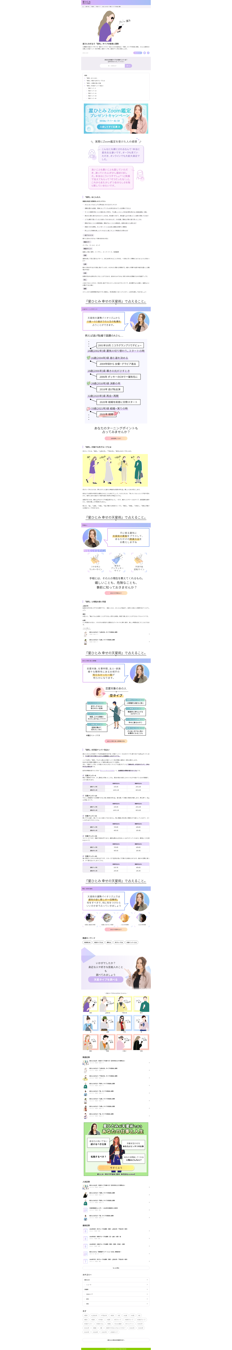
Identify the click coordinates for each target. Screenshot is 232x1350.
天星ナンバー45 (92, 98)
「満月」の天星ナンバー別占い (95, 86)
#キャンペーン (129, 1324)
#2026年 (95, 1332)
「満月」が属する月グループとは (95, 81)
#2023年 (131, 1328)
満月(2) (109, 942)
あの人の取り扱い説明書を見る (116, 741)
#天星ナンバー (88, 1324)
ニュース (88, 1284)
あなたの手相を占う (116, 593)
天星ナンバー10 (92, 91)
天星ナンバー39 (92, 96)
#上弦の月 (94, 1315)
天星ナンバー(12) (132, 942)
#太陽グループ (141, 1320)
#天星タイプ (114, 1332)
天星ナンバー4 (92, 88)
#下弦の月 (104, 1315)
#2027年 (104, 1332)
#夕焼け (100, 1320)
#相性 (109, 1324)
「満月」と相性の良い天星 (93, 83)
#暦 (101, 1328)
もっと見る (116, 1268)
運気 (87, 1299)
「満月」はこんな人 (91, 78)
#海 (139, 1315)
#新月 (112, 1315)
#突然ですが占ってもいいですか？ (116, 1328)
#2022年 (86, 1328)
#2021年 (139, 1324)
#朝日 (85, 1320)
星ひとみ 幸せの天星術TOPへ (116, 1340)
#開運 (94, 1328)
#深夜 (108, 1320)
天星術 (86, 1289)
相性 (87, 1304)
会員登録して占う (116, 438)
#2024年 (140, 1328)
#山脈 (125, 1315)
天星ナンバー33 (92, 93)
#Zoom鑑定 (118, 1324)
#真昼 (93, 1320)
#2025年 (86, 1332)
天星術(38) (87, 942)
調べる (128, 66)
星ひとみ (87, 1280)
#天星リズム (99, 1324)
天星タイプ (89, 1294)
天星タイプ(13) (98, 942)
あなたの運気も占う (116, 929)
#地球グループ (129, 1320)
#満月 (85, 1315)
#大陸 (132, 1315)
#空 (119, 1315)
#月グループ (117, 1320)
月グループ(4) (119, 942)
